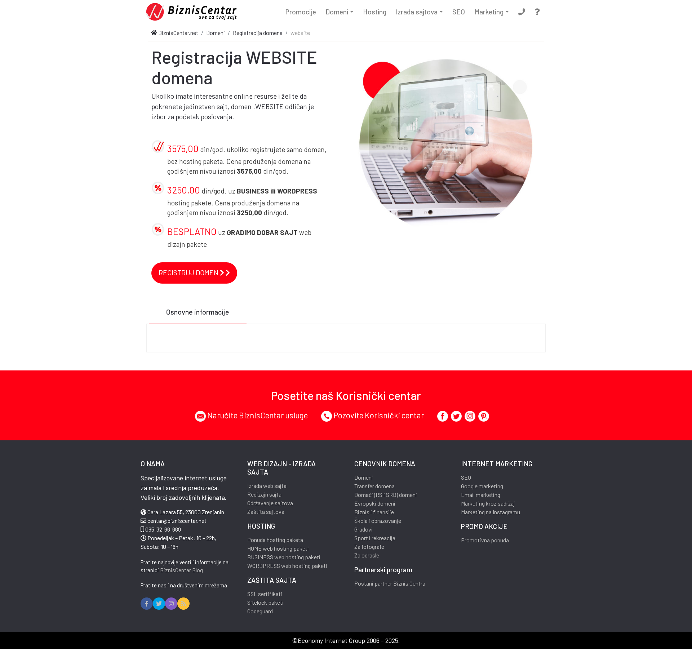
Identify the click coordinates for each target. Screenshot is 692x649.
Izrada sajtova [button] (417, 12)
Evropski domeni (374, 503)
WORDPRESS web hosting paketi (287, 565)
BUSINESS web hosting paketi (283, 557)
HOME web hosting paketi (278, 548)
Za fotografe (369, 546)
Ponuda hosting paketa (275, 539)
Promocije (300, 12)
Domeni (363, 477)
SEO (458, 12)
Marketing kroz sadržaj (488, 503)
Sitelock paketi (265, 602)
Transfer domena (374, 486)
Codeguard (260, 611)
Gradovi (363, 529)
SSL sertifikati (264, 593)
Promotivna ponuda (485, 540)
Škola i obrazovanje (377, 520)
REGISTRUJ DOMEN (189, 272)
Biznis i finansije (374, 511)
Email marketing (480, 494)
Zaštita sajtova (265, 511)
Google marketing (482, 486)
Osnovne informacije (197, 311)
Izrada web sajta (267, 485)
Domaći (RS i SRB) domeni (385, 494)
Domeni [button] (336, 12)
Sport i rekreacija (374, 537)
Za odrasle (366, 555)
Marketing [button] (489, 12)
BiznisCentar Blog (181, 569)
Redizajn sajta (264, 494)
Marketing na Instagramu (490, 511)
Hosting (374, 12)
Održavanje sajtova (270, 502)
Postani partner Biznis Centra (389, 583)
